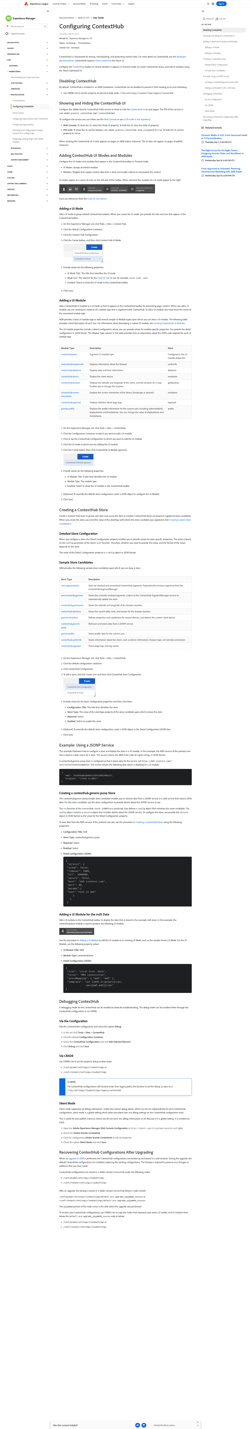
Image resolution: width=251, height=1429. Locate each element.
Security (10, 48)
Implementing (12, 195)
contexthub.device (70, 376)
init (65, 808)
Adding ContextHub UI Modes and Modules (220, 41)
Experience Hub (13, 54)
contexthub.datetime (71, 370)
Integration (16, 148)
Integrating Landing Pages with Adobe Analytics (27, 140)
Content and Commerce (17, 184)
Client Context (102, 60)
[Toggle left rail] (48, 11)
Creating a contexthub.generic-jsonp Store (221, 82)
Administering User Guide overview (25, 77)
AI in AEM (10, 178)
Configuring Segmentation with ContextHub (30, 118)
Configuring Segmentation (23, 124)
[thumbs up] (137, 1425)
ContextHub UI (138, 109)
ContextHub (78, 66)
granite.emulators (69, 617)
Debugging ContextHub (212, 93)
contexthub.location (70, 382)
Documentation (66, 17)
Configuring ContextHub (23, 106)
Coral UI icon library (97, 198)
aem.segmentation (70, 585)
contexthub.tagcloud (71, 402)
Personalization (84, 43)
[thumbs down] (143, 1425)
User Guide (98, 17)
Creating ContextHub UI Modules (169, 323)
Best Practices (17, 154)
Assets (10, 166)
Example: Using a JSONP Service (216, 76)
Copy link (222, 19)
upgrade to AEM (76, 1158)
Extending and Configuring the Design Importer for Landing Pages (27, 132)
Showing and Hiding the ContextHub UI (219, 35)
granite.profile (67, 408)
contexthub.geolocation (72, 605)
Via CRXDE (209, 105)
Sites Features (16, 83)
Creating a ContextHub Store (149, 822)
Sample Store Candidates (215, 70)
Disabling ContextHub (212, 30)
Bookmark (210, 19)
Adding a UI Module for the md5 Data (220, 88)
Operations (15, 89)
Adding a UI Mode (212, 47)
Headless (11, 189)
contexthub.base (69, 354)
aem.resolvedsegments (72, 595)
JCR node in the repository (137, 119)
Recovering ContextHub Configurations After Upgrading (221, 118)
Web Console (110, 119)
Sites (9, 60)
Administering (14, 72)
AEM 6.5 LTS (83, 17)
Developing (70, 43)
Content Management (20, 160)
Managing (11, 201)
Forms (9, 172)
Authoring (13, 66)
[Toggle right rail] (203, 11)
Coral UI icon (104, 277)
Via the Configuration (213, 99)
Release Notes (13, 43)
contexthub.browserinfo (72, 364)
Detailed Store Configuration (216, 64)
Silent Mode (210, 111)
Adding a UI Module (89, 940)
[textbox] (26, 26)
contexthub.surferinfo (71, 639)
